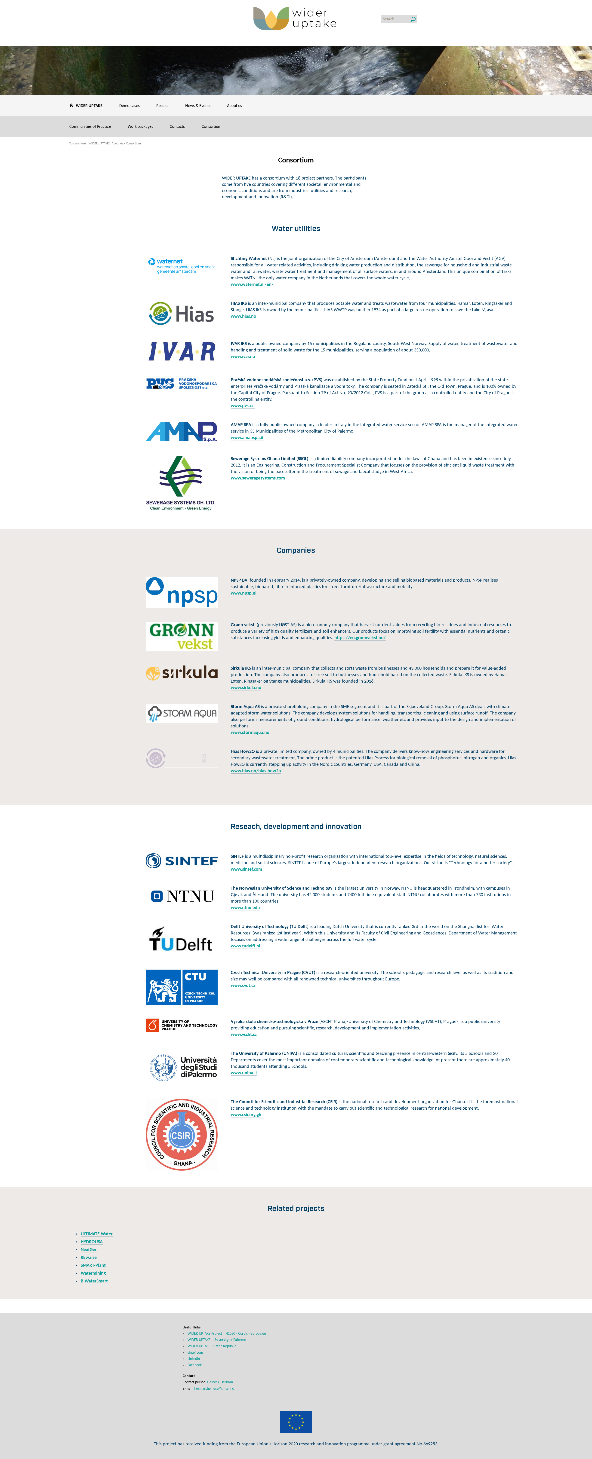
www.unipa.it (244, 1073)
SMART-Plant (93, 1265)
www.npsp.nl (244, 593)
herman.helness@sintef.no (214, 1389)
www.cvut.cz (243, 985)
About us (117, 143)
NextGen (89, 1250)
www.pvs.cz (243, 406)
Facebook (195, 1365)
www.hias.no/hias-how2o (256, 771)
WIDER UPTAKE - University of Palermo (217, 1340)
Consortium (133, 143)
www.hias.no (243, 316)
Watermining (93, 1273)
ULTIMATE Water (97, 1234)
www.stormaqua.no (250, 732)
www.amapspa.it (247, 438)
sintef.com (195, 1353)
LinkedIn (194, 1359)
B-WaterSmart (94, 1281)
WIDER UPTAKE (99, 143)
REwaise (89, 1257)
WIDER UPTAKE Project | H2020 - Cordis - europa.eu (227, 1334)
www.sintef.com (247, 869)
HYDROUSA (92, 1242)
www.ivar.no (243, 356)
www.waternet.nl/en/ (252, 284)
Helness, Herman (220, 1382)
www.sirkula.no (246, 688)
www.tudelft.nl (245, 946)
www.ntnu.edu (245, 908)
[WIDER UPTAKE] (296, 19)
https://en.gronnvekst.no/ (360, 638)
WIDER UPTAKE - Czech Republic (212, 1346)
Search (413, 19)
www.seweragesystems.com (258, 478)
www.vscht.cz (244, 1034)
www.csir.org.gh (246, 1115)
